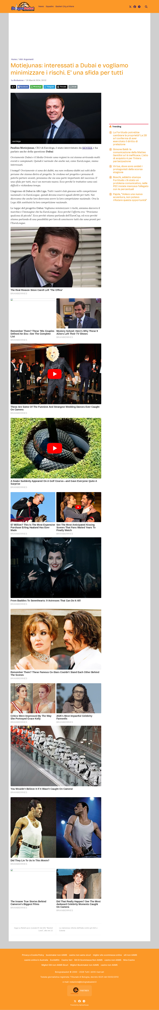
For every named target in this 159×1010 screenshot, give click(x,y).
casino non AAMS (112, 960)
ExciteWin (55, 960)
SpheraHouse (84, 1005)
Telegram (50, 87)
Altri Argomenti (26, 59)
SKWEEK (87, 147)
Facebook (24, 87)
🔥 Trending (115, 126)
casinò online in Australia (36, 960)
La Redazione (17, 80)
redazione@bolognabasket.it (83, 982)
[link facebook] (135, 6)
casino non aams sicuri (80, 955)
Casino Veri (66, 960)
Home (14, 59)
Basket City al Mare (65, 6)
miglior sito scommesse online (107, 955)
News (41, 6)
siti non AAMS (130, 955)
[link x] (130, 6)
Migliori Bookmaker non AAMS (84, 965)
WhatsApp (37, 87)
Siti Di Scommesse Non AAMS (88, 960)
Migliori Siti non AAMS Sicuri (54, 965)
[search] (146, 6)
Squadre (50, 6)
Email (74, 87)
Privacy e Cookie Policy (33, 955)
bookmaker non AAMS (56, 955)
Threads (63, 87)
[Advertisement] (79, 39)
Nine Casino (129, 960)
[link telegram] (139, 6)
